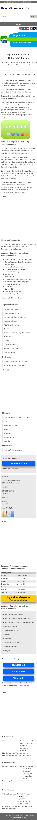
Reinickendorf (8, 337)
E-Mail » (5, 493)
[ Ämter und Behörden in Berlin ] (12, 298)
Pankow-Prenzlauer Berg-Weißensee (17, 333)
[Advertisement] (18, 218)
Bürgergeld (18, 665)
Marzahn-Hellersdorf (11, 321)
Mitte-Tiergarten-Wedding (12, 325)
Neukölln (7, 329)
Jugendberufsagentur (18, 597)
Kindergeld (18, 671)
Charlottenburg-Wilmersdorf (13, 309)
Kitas (5, 421)
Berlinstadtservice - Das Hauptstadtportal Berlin (19, 74)
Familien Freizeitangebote (13, 450)
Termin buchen (18, 463)
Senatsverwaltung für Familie (14, 365)
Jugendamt (7, 441)
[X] (35, 28)
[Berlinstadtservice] (18, 2)
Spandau (7, 341)
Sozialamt (7, 433)
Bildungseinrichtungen (11, 425)
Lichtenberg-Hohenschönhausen (15, 317)
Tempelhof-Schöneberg (12, 348)
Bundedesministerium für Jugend (15, 361)
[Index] (15, 6)
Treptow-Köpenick (10, 352)
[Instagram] (20, 28)
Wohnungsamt (9, 437)
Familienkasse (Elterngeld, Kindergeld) (17, 417)
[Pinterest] (27, 28)
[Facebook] (31, 28)
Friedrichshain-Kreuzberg (12, 313)
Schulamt (7, 429)
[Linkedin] (24, 28)
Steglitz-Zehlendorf (10, 344)
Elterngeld (18, 678)
